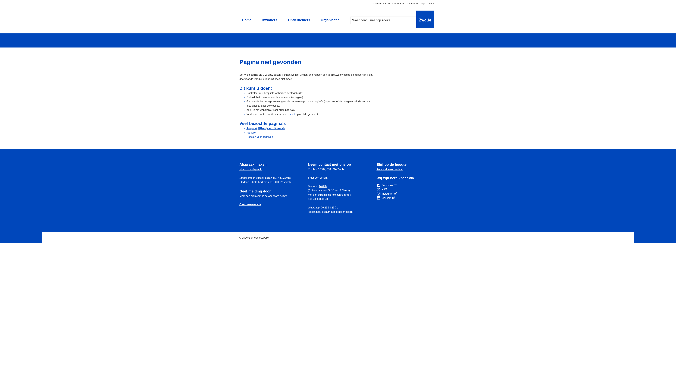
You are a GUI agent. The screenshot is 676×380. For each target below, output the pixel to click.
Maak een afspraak (250, 169)
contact (291, 114)
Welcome (412, 3)
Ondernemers (299, 20)
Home (247, 20)
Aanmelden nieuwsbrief (390, 169)
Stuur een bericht (317, 177)
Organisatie (330, 20)
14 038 (323, 186)
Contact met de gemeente (388, 3)
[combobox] (387, 20)
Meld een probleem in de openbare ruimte (263, 195)
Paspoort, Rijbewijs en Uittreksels (265, 128)
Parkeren (251, 132)
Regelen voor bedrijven (259, 136)
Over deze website (250, 204)
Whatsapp (314, 207)
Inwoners (269, 20)
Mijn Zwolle (427, 3)
